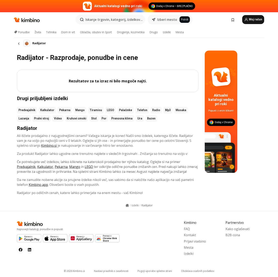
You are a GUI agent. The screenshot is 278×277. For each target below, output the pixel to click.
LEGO (110, 110)
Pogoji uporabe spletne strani (155, 271)
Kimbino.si (49, 145)
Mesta (179, 32)
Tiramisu (96, 110)
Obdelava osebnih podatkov (197, 271)
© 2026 (74, 271)
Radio (156, 110)
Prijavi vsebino (195, 241)
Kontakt (190, 235)
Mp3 (168, 110)
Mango (80, 110)
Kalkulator (47, 110)
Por (104, 118)
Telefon (142, 110)
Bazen (151, 118)
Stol (94, 118)
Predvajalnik (27, 110)
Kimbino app (38, 184)
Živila (38, 32)
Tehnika (51, 32)
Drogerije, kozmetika (130, 32)
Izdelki (167, 32)
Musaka (181, 110)
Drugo (153, 32)
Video (58, 118)
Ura (139, 118)
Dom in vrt (68, 32)
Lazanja (24, 118)
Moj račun (255, 19)
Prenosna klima (121, 118)
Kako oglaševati (237, 229)
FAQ (187, 229)
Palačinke (125, 110)
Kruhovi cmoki (76, 118)
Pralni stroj (41, 118)
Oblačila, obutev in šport (96, 32)
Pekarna (64, 110)
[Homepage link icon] (127, 205)
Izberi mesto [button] (167, 19)
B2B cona (232, 235)
